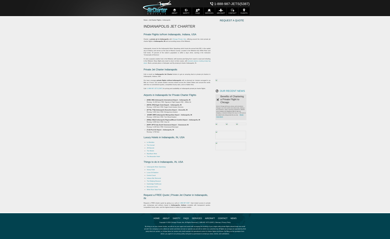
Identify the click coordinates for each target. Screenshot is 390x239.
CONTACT (232, 13)
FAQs (198, 13)
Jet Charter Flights (155, 20)
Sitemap (218, 222)
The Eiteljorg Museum (154, 181)
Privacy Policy (226, 222)
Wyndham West (152, 153)
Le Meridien (150, 142)
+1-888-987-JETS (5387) (154, 88)
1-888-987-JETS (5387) (206, 222)
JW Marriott (150, 148)
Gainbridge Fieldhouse (154, 184)
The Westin (150, 151)
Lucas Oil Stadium (152, 172)
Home (145, 20)
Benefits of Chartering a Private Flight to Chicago (232, 99)
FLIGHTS (244, 13)
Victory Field (151, 169)
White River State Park (154, 189)
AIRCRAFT (221, 13)
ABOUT (174, 13)
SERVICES (209, 13)
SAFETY (186, 13)
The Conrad (150, 145)
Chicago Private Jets (179, 39)
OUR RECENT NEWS (232, 91)
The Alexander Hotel (153, 156)
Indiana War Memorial (154, 178)
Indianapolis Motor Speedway (156, 167)
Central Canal (151, 175)
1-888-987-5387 (184, 203)
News (234, 218)
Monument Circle (152, 187)
